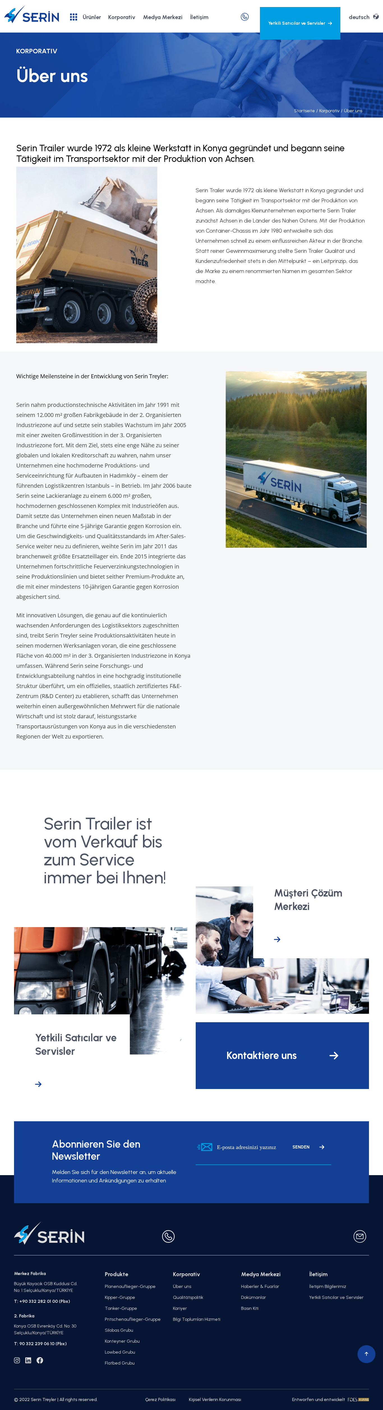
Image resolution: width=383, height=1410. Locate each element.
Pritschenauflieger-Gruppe (133, 1319)
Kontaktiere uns (262, 1055)
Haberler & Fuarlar (260, 1286)
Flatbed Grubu (120, 1363)
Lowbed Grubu (120, 1352)
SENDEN (301, 1147)
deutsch (359, 17)
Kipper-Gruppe (120, 1297)
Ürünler (92, 17)
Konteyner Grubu (122, 1341)
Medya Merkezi (163, 17)
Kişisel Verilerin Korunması (215, 1399)
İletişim (199, 17)
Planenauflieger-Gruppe (130, 1286)
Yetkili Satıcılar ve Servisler (296, 23)
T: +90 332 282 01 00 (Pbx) (42, 1301)
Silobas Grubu (119, 1330)
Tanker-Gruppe (121, 1308)
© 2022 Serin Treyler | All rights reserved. (56, 1399)
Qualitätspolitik (188, 1297)
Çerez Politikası (160, 1399)
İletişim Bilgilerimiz (327, 1286)
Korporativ (121, 17)
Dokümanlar (253, 1297)
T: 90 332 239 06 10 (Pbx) (40, 1343)
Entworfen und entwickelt (318, 1399)
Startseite (304, 110)
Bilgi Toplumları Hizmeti (196, 1319)
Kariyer (180, 1308)
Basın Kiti (250, 1308)
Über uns (351, 110)
